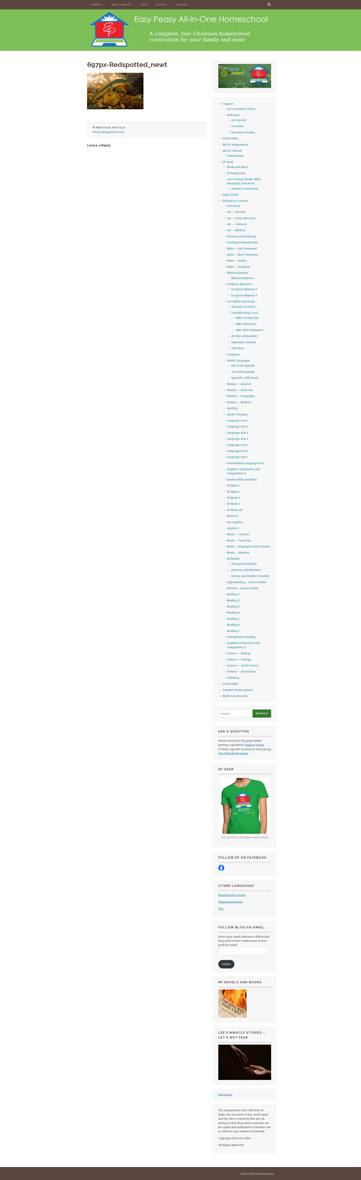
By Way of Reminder (244, 336)
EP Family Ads (236, 173)
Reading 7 (233, 631)
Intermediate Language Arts (245, 463)
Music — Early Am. (239, 540)
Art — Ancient (236, 212)
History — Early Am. (240, 390)
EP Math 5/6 (234, 510)
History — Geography (241, 396)
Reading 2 (233, 600)
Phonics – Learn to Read (242, 588)
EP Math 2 (233, 491)
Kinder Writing (237, 414)
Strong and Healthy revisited (250, 576)
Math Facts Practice (235, 696)
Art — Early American (241, 218)
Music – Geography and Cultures (248, 546)
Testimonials (235, 155)
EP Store (161, 4)
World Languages (238, 360)
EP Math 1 (233, 485)
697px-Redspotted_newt (127, 64)
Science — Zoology (239, 659)
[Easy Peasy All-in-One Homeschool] (221, 870)
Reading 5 (233, 618)
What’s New (230, 138)
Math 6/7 (232, 516)
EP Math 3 (233, 497)
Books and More (237, 167)
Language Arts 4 (237, 438)
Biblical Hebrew (237, 273)
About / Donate (120, 4)
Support (96, 4)
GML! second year (247, 317)
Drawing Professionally (242, 242)
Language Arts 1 (237, 420)
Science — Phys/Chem (241, 671)
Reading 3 (233, 606)
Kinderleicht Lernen (231, 895)
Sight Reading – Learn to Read (246, 582)
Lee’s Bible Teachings (241, 301)
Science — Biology (239, 653)
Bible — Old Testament (242, 248)
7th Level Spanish (243, 371)
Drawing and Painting (241, 236)
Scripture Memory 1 (240, 284)
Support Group (254, 745)
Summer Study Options (238, 690)
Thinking (233, 677)
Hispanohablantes (230, 902)
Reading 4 (233, 612)
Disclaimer (225, 1094)
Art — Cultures (237, 224)
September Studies (243, 342)
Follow (226, 964)
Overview (237, 126)
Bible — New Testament (242, 254)
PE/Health (233, 558)
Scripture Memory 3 (244, 295)
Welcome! (233, 115)
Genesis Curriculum (244, 188)
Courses (182, 4)
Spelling (232, 408)
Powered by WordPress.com (257, 1173)
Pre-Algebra (235, 522)
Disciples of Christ (243, 306)
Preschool (233, 206)
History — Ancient (239, 384)
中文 (221, 909)
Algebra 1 (233, 528)
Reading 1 (233, 594)
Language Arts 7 (237, 457)
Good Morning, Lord (244, 312)
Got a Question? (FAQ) (241, 109)
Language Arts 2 (237, 426)
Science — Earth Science (243, 665)
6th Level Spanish (243, 365)
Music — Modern (238, 552)
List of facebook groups (233, 753)
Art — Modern (236, 230)
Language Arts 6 (237, 451)
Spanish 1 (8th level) (244, 377)
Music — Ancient (238, 534)
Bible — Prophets (238, 267)
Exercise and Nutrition (246, 570)
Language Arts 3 (237, 432)
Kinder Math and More (242, 479)
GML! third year (246, 324)
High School (230, 194)
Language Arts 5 (237, 445)
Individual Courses (235, 201)
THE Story (237, 348)
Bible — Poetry (236, 260)
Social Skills (230, 683)
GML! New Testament (249, 330)
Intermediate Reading (241, 637)
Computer (233, 354)
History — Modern (239, 402)
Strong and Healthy (244, 563)
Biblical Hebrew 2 (243, 278)
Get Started (238, 120)
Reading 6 (233, 624)
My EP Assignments (235, 144)
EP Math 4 (233, 503)
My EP (144, 4)
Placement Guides (243, 132)
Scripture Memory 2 (244, 289)
